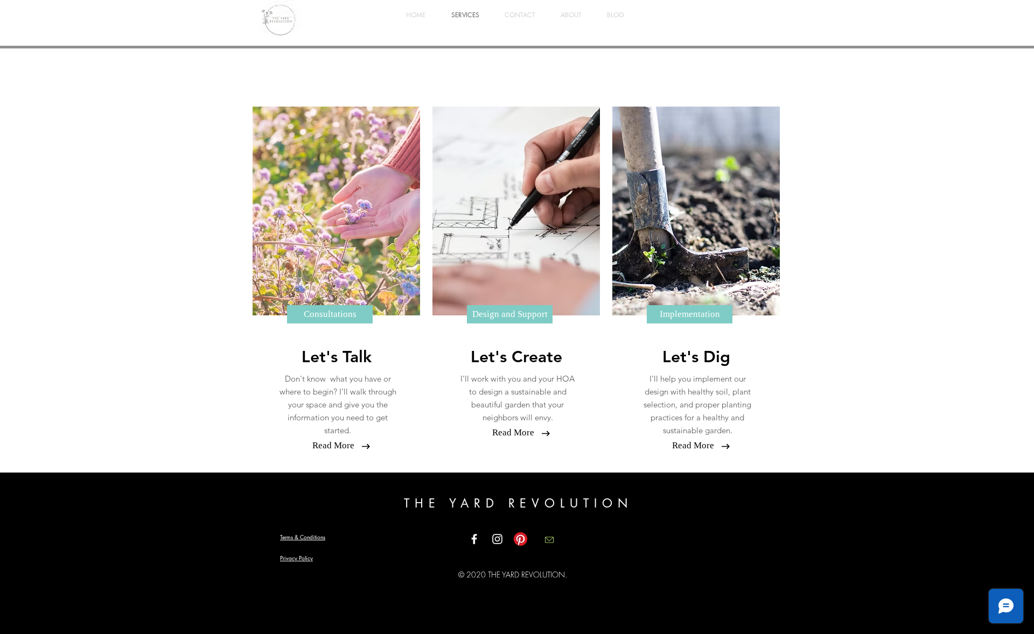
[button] (333, 445)
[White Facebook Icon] (474, 539)
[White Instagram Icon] (497, 539)
